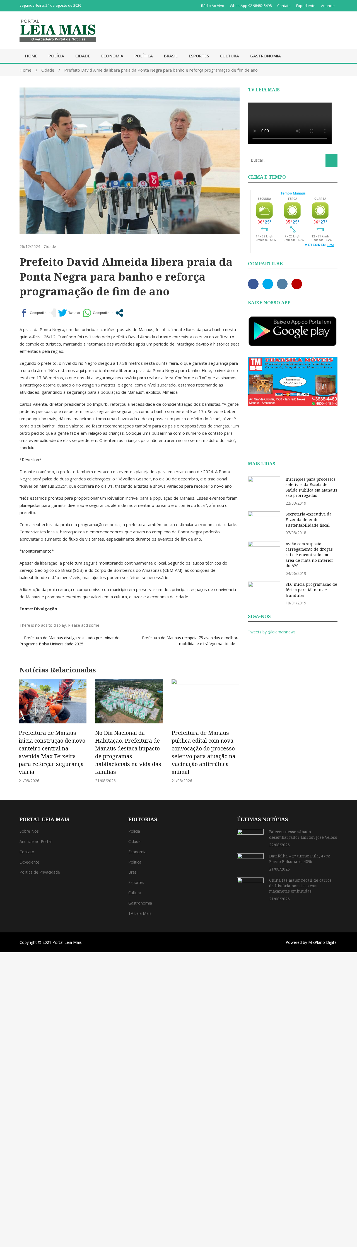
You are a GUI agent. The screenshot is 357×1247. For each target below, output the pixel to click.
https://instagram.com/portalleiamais (282, 284)
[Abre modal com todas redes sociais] (119, 312)
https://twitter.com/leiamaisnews (267, 284)
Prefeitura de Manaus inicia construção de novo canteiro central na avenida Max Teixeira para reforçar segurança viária (52, 752)
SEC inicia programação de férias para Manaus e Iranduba (311, 590)
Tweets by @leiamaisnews (272, 632)
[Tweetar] (69, 312)
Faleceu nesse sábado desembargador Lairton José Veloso (303, 834)
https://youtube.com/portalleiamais (296, 284)
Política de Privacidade (40, 872)
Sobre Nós (29, 831)
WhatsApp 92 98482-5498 (251, 5)
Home (31, 56)
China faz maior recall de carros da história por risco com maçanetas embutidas (300, 885)
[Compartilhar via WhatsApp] (98, 312)
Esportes (199, 56)
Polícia (56, 56)
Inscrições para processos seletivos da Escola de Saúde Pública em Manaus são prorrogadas (311, 487)
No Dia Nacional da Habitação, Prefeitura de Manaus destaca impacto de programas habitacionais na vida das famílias (128, 752)
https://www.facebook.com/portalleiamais (253, 284)
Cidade (82, 56)
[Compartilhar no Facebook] (35, 312)
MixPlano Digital (322, 942)
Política (143, 56)
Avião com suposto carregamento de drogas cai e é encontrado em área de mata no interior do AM (309, 554)
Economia (112, 56)
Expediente (305, 5)
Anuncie (328, 5)
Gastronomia (265, 56)
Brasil (171, 56)
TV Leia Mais (139, 913)
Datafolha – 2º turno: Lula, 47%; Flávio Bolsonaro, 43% (299, 858)
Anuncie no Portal (36, 841)
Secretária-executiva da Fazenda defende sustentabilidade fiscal (309, 519)
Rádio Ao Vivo (212, 5)
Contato (284, 5)
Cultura (229, 56)
